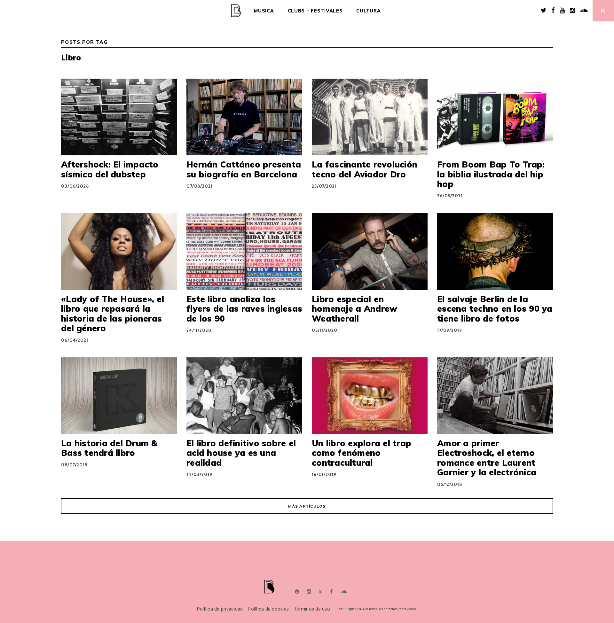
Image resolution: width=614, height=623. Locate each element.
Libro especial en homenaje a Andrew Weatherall (354, 308)
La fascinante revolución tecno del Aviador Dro (364, 169)
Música (264, 11)
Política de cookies (268, 609)
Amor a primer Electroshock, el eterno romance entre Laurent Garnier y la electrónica (486, 458)
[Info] (297, 592)
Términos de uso (312, 609)
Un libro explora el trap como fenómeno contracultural (361, 453)
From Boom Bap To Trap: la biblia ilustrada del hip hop (491, 174)
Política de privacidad (220, 609)
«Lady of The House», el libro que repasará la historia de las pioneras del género (112, 313)
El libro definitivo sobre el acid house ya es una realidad (241, 453)
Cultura (368, 11)
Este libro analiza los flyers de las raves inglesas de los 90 (244, 308)
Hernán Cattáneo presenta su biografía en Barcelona (243, 169)
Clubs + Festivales (315, 11)
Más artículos (307, 506)
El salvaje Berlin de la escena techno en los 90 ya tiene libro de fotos (495, 308)
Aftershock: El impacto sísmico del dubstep (110, 169)
